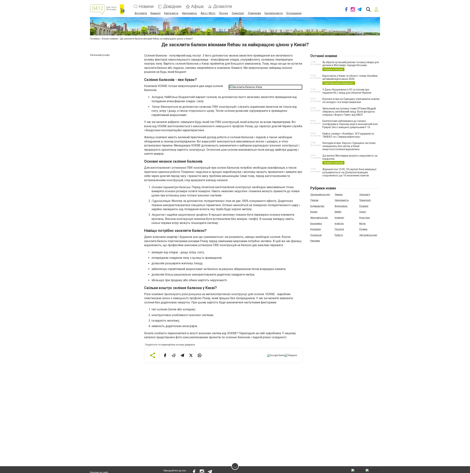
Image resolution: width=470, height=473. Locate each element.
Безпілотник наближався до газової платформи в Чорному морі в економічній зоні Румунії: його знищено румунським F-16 (350, 124)
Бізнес (313, 211)
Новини (146, 6)
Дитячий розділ (368, 235)
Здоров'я (364, 194)
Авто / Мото (208, 13)
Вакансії (155, 13)
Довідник (172, 6)
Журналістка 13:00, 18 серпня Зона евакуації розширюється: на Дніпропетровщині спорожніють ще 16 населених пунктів (349, 172)
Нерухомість (189, 13)
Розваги (363, 206)
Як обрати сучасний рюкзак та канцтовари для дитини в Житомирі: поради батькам (350, 64)
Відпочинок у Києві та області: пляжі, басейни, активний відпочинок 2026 (350, 77)
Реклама (315, 240)
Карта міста (171, 13)
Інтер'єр (339, 223)
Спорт (362, 211)
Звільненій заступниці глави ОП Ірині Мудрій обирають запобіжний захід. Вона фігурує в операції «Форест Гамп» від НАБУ (349, 111)
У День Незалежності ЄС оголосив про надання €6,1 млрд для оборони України (346, 91)
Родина (363, 229)
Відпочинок (341, 206)
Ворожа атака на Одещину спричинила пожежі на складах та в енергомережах (350, 100)
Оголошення (293, 13)
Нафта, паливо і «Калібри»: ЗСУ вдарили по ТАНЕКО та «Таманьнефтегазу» (348, 135)
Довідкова (254, 13)
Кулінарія (315, 229)
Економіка (316, 223)
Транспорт (238, 13)
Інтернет (339, 217)
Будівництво (317, 206)
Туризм (314, 200)
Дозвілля (222, 6)
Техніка (339, 194)
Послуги (339, 229)
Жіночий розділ (319, 217)
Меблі (338, 211)
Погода (223, 13)
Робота (339, 235)
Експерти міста (274, 13)
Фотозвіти (141, 13)
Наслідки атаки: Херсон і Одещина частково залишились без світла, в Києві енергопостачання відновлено (349, 146)
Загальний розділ (320, 194)
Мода (362, 223)
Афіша (197, 6)
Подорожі (316, 235)
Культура (364, 217)
